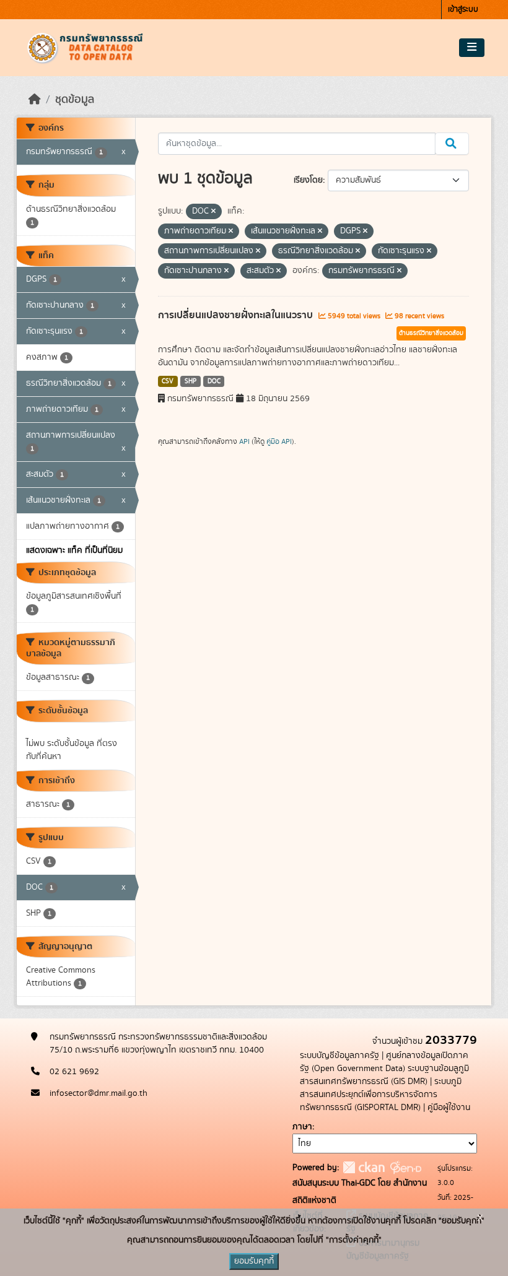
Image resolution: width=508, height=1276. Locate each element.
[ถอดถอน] (213, 212)
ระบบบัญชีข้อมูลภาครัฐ (339, 1055)
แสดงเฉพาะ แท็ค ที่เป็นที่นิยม (74, 550)
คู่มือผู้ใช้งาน (448, 1107)
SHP (190, 381)
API (244, 441)
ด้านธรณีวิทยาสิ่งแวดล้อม (431, 333)
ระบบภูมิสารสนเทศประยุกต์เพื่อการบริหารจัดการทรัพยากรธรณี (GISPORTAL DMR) (381, 1094)
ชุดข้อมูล (74, 100)
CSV (167, 381)
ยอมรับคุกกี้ (254, 1261)
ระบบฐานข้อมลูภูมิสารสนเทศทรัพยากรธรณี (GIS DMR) (384, 1075)
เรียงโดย (308, 180)
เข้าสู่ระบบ (463, 9)
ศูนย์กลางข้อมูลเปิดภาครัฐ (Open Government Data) (384, 1062)
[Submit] (452, 143)
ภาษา (302, 1127)
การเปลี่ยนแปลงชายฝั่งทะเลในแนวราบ (236, 315)
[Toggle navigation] (471, 47)
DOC (214, 381)
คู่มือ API (279, 441)
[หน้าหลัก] (34, 100)
